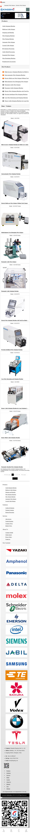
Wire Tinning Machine (8, 39)
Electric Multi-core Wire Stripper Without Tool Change (16, 78)
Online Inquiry (8, 534)
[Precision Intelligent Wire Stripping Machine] (15, 336)
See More (15, 478)
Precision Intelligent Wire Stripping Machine (16, 94)
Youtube (3, 2)
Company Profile (9, 532)
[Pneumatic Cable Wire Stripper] (15, 248)
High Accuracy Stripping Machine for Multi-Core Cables (16, 72)
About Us (8, 782)
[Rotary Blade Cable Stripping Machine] (15, 424)
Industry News (8, 525)
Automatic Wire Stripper (8, 42)
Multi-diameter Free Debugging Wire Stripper (16, 81)
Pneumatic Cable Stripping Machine (14, 88)
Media (7, 777)
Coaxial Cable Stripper (8, 45)
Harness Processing (9, 512)
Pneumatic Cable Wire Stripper (13, 84)
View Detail (8, 795)
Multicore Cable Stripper (8, 29)
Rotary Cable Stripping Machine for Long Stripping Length (16, 101)
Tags (7, 786)
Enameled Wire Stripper (8, 55)
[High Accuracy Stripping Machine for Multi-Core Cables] (15, 131)
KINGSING (9, 795)
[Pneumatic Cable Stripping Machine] (15, 278)
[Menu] (27, 9)
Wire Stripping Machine (8, 35)
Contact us (7, 539)
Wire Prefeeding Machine (8, 58)
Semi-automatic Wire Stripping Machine (15, 75)
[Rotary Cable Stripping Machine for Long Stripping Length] (15, 395)
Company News (9, 523)
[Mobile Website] (6, 768)
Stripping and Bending (8, 32)
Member (8, 784)
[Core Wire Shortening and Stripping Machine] (15, 366)
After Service (8, 519)
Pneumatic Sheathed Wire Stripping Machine (12, 467)
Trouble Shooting (9, 521)
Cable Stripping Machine (8, 26)
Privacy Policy (8, 537)
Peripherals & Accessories (9, 61)
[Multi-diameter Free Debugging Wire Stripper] (15, 219)
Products (8, 106)
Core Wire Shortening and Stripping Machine (16, 97)
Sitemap (8, 788)
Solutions (8, 773)
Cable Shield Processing (8, 52)
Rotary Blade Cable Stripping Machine (10, 437)
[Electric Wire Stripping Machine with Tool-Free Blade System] (15, 307)
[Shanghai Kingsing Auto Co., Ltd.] (8, 11)
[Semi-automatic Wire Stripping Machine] (15, 161)
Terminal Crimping (9, 510)
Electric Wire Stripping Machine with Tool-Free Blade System (16, 91)
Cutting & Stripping (9, 508)
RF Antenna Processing (8, 48)
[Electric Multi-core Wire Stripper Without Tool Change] (15, 190)
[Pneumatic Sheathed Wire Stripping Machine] (15, 454)
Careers (8, 779)
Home (3, 106)
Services (8, 775)
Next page (23, 474)
